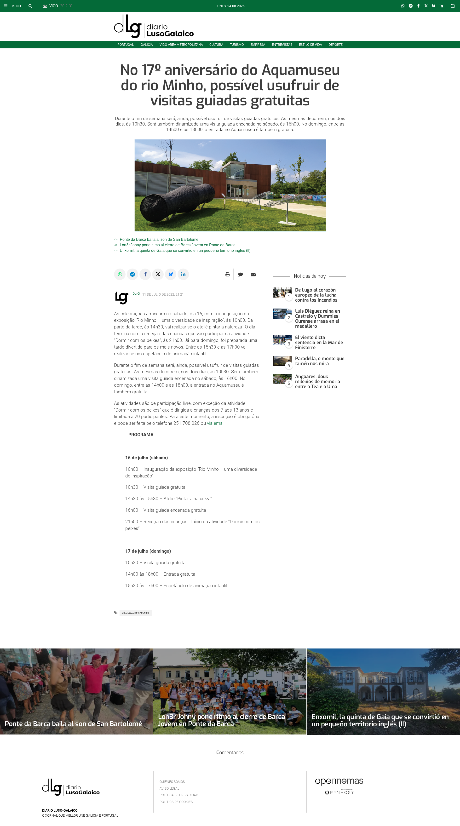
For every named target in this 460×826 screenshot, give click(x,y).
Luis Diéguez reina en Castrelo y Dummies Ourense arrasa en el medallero (317, 318)
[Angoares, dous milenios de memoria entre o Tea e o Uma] (282, 379)
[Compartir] (403, 6)
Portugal (125, 44)
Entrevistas (282, 44)
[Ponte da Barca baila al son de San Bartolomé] (76, 691)
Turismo (237, 44)
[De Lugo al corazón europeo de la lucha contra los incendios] (282, 292)
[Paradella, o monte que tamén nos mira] (282, 361)
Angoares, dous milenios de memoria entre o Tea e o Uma (317, 381)
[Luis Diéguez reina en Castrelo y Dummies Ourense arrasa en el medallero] (282, 314)
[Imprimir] (227, 274)
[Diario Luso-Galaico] (154, 26)
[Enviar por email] (253, 274)
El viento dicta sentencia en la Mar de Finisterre (319, 342)
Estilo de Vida (310, 44)
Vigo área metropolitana (181, 44)
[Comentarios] (240, 274)
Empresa (258, 44)
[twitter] (60, 803)
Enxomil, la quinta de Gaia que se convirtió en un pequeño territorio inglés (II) (185, 250)
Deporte (336, 44)
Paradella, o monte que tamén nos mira (319, 361)
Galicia (147, 44)
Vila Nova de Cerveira (135, 613)
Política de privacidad (179, 795)
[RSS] (67, 803)
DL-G (136, 293)
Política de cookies (176, 802)
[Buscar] (30, 5)
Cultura (216, 44)
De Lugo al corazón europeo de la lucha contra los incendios (316, 295)
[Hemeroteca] (452, 6)
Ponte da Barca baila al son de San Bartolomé (159, 239)
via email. (216, 423)
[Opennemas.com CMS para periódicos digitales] (339, 786)
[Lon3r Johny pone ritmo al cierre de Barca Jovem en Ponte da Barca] (229, 691)
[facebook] (52, 803)
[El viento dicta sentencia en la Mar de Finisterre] (282, 340)
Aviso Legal (169, 788)
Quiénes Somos (172, 782)
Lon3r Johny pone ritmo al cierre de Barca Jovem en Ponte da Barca (178, 245)
